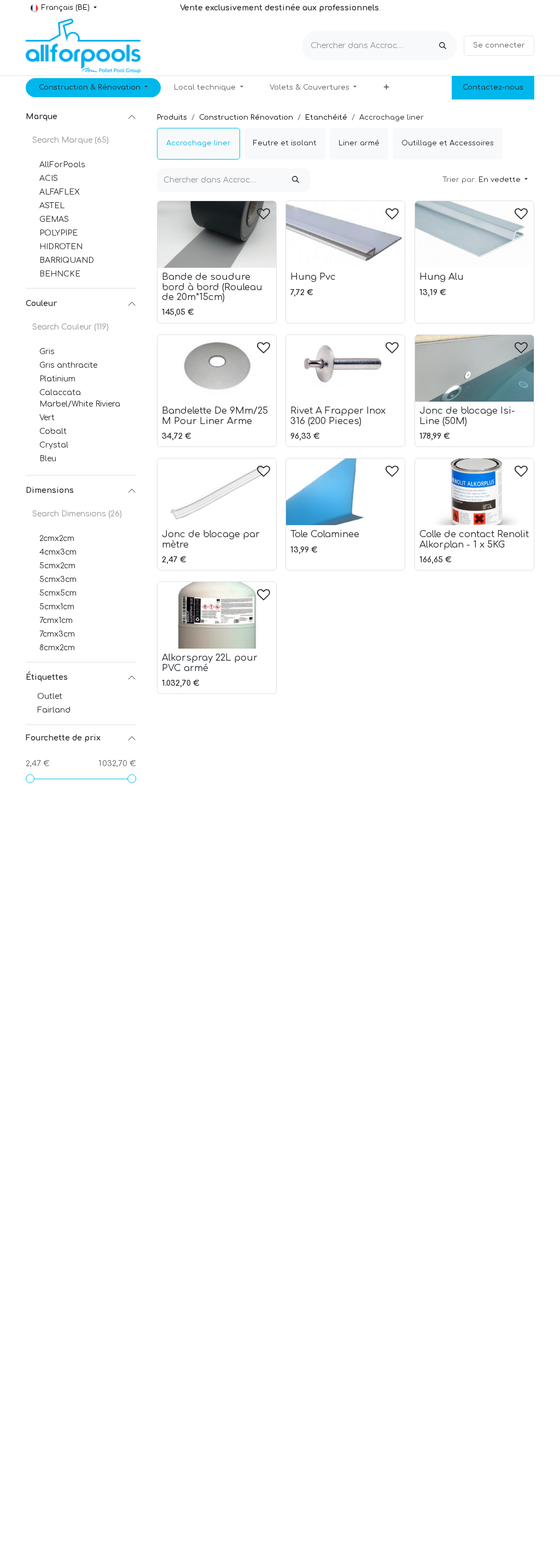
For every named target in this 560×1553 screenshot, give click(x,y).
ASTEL (52, 206)
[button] (485, 180)
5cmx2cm (57, 566)
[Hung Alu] (474, 234)
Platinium (57, 379)
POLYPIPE (58, 233)
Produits (172, 117)
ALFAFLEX (59, 192)
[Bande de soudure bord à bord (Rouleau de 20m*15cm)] (217, 234)
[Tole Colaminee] (345, 491)
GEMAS (54, 219)
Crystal (53, 445)
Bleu (47, 459)
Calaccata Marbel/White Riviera (79, 398)
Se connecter (499, 45)
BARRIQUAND (66, 260)
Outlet (49, 696)
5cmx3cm (58, 579)
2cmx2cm (56, 538)
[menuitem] (93, 88)
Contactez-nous (493, 87)
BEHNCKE (59, 274)
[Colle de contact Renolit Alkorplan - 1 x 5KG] (474, 491)
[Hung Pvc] (345, 234)
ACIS (48, 178)
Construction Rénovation (246, 117)
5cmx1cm (56, 607)
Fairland (54, 710)
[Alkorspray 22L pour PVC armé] (217, 615)
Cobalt (53, 431)
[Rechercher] (442, 46)
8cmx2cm (57, 648)
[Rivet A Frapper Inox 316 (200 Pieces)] (345, 368)
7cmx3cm (57, 634)
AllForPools (62, 165)
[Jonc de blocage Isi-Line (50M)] (474, 368)
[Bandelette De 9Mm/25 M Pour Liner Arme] (217, 368)
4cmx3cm (58, 552)
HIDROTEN (61, 247)
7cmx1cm (56, 620)
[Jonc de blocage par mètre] (217, 491)
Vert (47, 418)
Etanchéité (326, 117)
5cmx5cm (58, 593)
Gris (47, 352)
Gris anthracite (68, 365)
